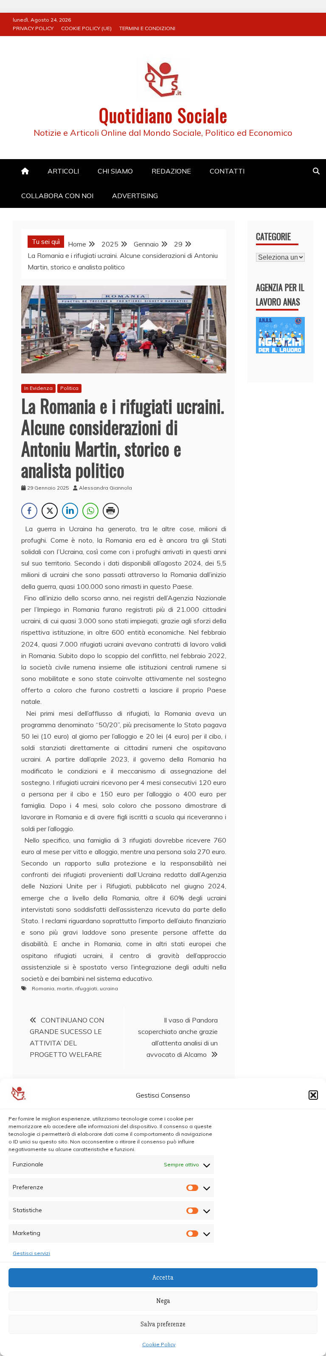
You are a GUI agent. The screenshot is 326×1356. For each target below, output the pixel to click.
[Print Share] (111, 511)
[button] (313, 1095)
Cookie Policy (158, 1344)
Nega (163, 1301)
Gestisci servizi (31, 1253)
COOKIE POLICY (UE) (86, 28)
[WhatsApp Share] (90, 511)
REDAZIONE (171, 171)
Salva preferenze (163, 1324)
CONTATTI (227, 171)
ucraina (109, 988)
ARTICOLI (63, 171)
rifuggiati (86, 988)
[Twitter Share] (50, 511)
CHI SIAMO (115, 171)
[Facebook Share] (29, 511)
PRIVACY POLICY (33, 28)
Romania (43, 988)
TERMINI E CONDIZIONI (147, 28)
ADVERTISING (135, 195)
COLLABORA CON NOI (57, 195)
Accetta (163, 1277)
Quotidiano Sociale (163, 115)
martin (65, 988)
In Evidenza (38, 388)
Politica (69, 388)
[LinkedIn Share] (70, 511)
